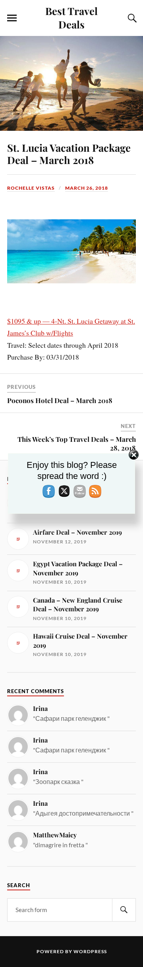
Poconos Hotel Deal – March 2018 (59, 400)
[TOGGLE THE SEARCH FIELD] (131, 18)
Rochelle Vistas (31, 188)
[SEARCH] (124, 910)
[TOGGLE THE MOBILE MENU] (12, 18)
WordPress (90, 951)
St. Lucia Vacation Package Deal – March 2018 (69, 154)
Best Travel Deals (71, 17)
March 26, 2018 (86, 188)
